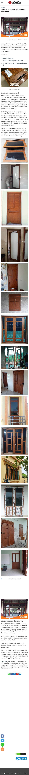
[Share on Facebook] (11, 674)
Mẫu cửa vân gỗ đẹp (8, 58)
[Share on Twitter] (14, 674)
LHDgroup (4, 661)
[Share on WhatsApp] (9, 674)
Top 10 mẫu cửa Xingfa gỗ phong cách (13, 60)
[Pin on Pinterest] (17, 674)
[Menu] (2, 2)
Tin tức (3, 7)
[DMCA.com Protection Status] (20, 754)
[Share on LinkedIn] (20, 674)
